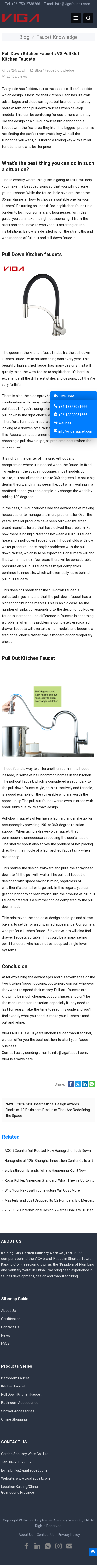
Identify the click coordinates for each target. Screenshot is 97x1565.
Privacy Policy (69, 1535)
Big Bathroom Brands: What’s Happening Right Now (45, 1170)
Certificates (10, 1319)
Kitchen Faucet (13, 1386)
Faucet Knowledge (57, 37)
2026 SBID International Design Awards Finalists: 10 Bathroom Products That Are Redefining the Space (48, 1110)
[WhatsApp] (48, 1546)
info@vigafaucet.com (72, 4)
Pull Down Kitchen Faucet (21, 1394)
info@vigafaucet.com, (70, 1053)
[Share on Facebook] (70, 1086)
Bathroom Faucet (15, 1378)
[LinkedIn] (37, 1546)
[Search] (88, 18)
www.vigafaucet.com (33, 1478)
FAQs (5, 1343)
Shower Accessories (17, 1411)
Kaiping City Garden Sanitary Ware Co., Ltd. (56, 1520)
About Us (8, 1311)
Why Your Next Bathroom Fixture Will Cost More (42, 1190)
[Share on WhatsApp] (91, 1086)
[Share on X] (77, 1086)
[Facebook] (26, 1546)
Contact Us (10, 1327)
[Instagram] (58, 1546)
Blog (24, 37)
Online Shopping (14, 1419)
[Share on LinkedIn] (84, 1086)
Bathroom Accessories (19, 1403)
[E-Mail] (69, 1546)
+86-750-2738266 (25, 4)
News (5, 1335)
